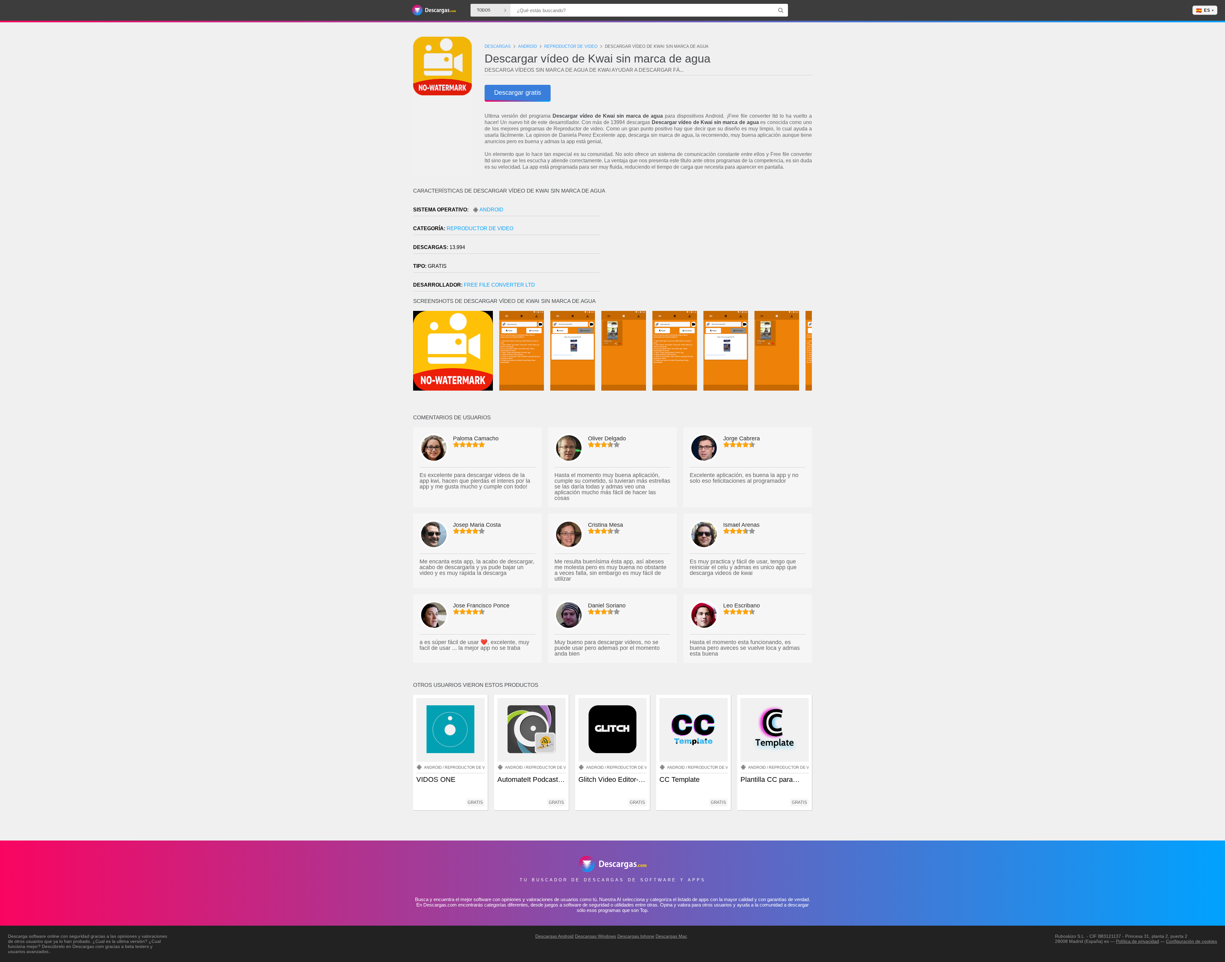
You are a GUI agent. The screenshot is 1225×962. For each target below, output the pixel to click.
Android (491, 209)
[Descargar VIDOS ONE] (450, 730)
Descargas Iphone (635, 936)
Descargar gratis (517, 92)
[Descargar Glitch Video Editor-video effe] (612, 730)
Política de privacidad (1137, 941)
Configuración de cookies (1191, 941)
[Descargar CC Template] (693, 730)
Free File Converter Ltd (499, 285)
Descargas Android (554, 936)
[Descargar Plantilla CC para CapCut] (774, 730)
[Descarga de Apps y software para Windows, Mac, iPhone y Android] (434, 10)
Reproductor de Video (480, 228)
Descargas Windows (595, 936)
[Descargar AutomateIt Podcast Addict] (531, 730)
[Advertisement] (712, 242)
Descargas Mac (671, 936)
